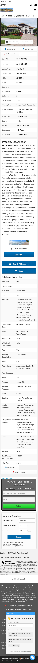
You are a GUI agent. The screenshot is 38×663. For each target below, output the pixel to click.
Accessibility (5, 661)
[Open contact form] (35, 4)
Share (20, 271)
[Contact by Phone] (31, 4)
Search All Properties (20, 264)
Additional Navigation (19, 579)
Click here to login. (26, 651)
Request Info (29, 49)
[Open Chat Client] (32, 657)
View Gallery (13, 42)
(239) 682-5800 (5, 1)
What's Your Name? (14, 622)
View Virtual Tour (26, 42)
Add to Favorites (11, 54)
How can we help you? (15, 630)
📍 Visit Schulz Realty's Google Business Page (19, 606)
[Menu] (35, 10)
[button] (2, 32)
